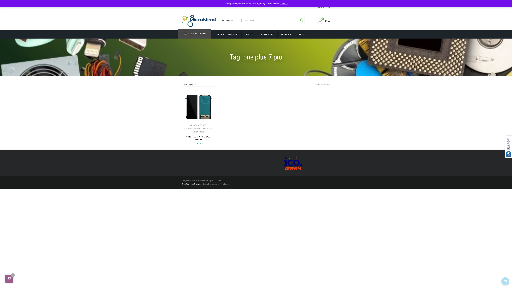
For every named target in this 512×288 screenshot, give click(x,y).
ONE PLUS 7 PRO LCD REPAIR (198, 138)
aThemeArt (197, 184)
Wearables (287, 34)
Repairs (203, 125)
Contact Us (320, 8)
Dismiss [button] (284, 3)
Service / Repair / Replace (198, 128)
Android (194, 125)
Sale (301, 34)
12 (322, 84)
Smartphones (267, 34)
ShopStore (186, 184)
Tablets (249, 34)
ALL (328, 84)
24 (325, 84)
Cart (328, 8)
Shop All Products (228, 34)
